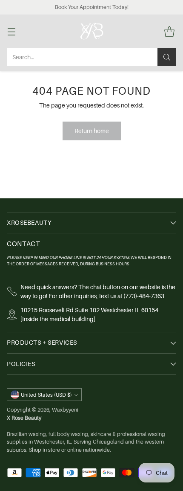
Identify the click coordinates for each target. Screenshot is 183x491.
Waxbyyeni (65, 410)
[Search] (166, 57)
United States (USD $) (46, 395)
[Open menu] (11, 31)
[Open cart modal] (169, 31)
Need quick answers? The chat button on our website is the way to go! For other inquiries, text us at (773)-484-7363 (97, 291)
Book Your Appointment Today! (92, 7)
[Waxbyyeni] (92, 31)
